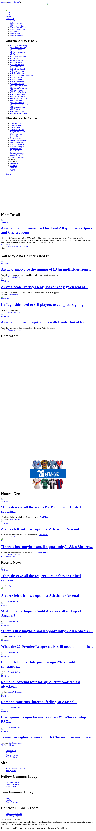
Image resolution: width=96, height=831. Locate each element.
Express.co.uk (15, 138)
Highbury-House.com (18, 144)
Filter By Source (12, 757)
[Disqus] (48, 370)
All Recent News (7, 745)
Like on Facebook (12, 784)
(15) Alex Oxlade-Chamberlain (21, 75)
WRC (12, 170)
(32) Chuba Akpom (17, 107)
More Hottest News (8, 557)
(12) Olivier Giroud (17, 69)
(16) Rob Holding (17, 77)
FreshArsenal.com (17, 142)
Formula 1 (14, 164)
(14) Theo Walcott (17, 73)
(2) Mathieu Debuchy (18, 48)
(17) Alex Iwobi (16, 79)
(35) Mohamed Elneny (18, 113)
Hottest (8, 14)
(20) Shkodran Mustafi (18, 86)
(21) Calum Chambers (18, 88)
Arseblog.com (15, 125)
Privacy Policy (11, 771)
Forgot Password (12, 802)
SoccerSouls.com (16, 151)
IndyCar (13, 168)
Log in (3, 2)
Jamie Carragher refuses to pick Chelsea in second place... (47, 737)
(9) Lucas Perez (16, 63)
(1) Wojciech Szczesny (18, 46)
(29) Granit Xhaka (17, 103)
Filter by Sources (16, 25)
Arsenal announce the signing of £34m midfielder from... (46, 269)
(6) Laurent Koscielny (18, 56)
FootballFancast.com (18, 140)
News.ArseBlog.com (18, 147)
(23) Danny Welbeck (18, 92)
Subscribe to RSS (12, 786)
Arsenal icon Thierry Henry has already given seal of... (44, 287)
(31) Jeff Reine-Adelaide (19, 105)
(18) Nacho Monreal (17, 82)
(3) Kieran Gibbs (16, 50)
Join (9, 2)
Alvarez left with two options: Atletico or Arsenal (40, 529)
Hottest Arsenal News (18, 27)
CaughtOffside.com (17, 132)
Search (8, 174)
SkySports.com (16, 149)
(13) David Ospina (17, 71)
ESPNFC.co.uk (16, 136)
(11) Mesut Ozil (16, 67)
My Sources (14, 31)
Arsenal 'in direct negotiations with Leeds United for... (44, 322)
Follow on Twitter (12, 782)
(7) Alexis (14, 58)
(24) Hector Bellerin (17, 94)
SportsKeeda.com (16, 153)
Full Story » (5, 244)
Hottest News (11, 751)
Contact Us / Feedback (14, 814)
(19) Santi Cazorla (17, 84)
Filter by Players (16, 23)
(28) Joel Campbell (17, 101)
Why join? (16, 2)
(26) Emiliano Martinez (19, 98)
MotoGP (13, 166)
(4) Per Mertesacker (17, 52)
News (12, 21)
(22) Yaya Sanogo (17, 90)
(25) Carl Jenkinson (17, 96)
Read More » (45, 517)
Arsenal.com (15, 128)
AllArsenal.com (16, 123)
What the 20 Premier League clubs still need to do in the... (47, 646)
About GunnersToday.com (15, 769)
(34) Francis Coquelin (18, 111)
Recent (8, 17)
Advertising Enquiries (14, 816)
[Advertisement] (48, 193)
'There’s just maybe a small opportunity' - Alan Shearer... (47, 547)
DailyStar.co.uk (16, 134)
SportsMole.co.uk (16, 155)
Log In (8, 800)
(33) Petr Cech (15, 109)
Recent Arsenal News (18, 29)
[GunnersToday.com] (48, 4)
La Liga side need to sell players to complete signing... (43, 304)
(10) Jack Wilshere (17, 65)
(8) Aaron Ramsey (17, 60)
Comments (26, 247)
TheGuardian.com (17, 157)
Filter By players (12, 755)
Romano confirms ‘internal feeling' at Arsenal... (39, 702)
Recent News (11, 753)
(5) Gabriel (14, 54)
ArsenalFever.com (17, 130)
